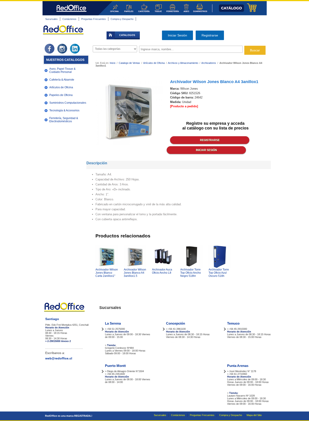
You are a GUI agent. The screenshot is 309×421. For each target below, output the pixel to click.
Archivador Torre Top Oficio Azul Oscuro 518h (219, 272)
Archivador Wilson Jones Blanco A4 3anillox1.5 (135, 272)
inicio (111, 35)
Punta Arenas (237, 366)
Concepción (175, 323)
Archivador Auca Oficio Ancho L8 (162, 271)
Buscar (255, 50)
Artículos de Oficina (154, 63)
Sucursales (51, 19)
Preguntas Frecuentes (93, 19)
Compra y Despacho (122, 19)
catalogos (127, 35)
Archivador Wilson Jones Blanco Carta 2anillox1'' (106, 272)
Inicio (112, 63)
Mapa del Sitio (254, 415)
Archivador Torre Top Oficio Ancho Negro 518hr (190, 272)
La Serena (113, 323)
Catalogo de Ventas (129, 63)
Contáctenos (69, 19)
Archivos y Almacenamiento (183, 63)
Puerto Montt (115, 366)
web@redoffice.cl (58, 358)
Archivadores (208, 63)
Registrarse (210, 35)
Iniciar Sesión (177, 35)
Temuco (233, 323)
